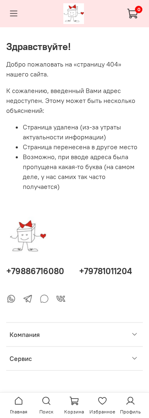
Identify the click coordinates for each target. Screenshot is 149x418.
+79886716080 (35, 271)
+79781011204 (105, 271)
